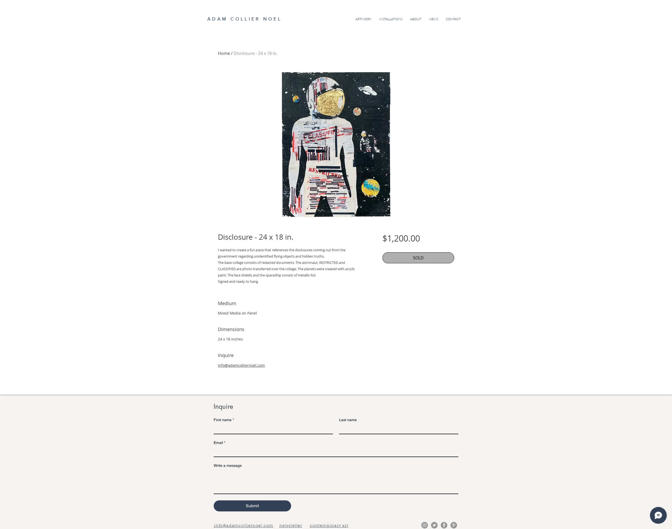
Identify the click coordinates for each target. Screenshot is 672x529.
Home (224, 53)
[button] (290, 525)
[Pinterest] (453, 525)
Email (219, 443)
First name (224, 420)
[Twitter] (434, 525)
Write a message (228, 465)
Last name (348, 420)
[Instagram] (424, 525)
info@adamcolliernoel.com (241, 365)
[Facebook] (444, 525)
